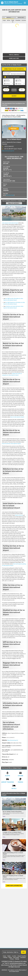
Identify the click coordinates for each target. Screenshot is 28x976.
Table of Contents (13, 203)
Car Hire (14, 956)
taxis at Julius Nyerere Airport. (17, 417)
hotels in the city (19, 515)
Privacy (12, 958)
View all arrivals (14, 54)
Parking (5, 957)
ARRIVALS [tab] (8, 17)
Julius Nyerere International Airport (10, 223)
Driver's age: (6, 86)
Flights (9, 956)
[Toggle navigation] (25, 2)
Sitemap (17, 958)
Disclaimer (23, 957)
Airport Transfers (22, 956)
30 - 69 (14, 89)
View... (4, 816)
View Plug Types (10, 195)
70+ (22, 89)
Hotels (10, 957)
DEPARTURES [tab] (21, 17)
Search (14, 96)
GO (23, 952)
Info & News (16, 957)
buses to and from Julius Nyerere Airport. (11, 443)
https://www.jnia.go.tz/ (8, 150)
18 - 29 (6, 89)
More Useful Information (14, 885)
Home (4, 956)
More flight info (14, 58)
